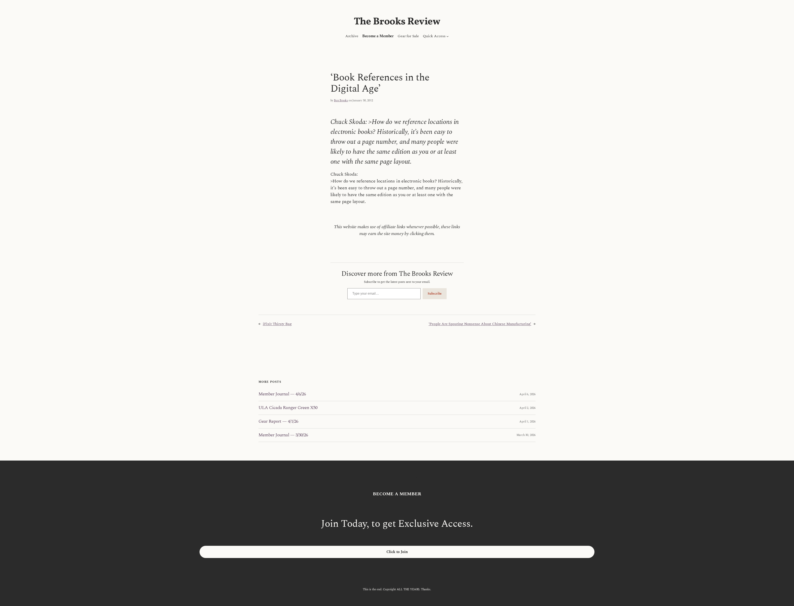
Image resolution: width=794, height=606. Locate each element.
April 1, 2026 (527, 421)
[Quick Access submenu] (447, 36)
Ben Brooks (341, 100)
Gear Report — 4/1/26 (278, 421)
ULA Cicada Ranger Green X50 (287, 407)
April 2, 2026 (527, 408)
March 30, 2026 (526, 435)
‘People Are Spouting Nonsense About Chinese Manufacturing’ (480, 324)
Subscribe (435, 293)
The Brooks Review (397, 22)
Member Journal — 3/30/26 (283, 435)
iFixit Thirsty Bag (277, 324)
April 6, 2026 (527, 394)
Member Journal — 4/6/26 (282, 394)
